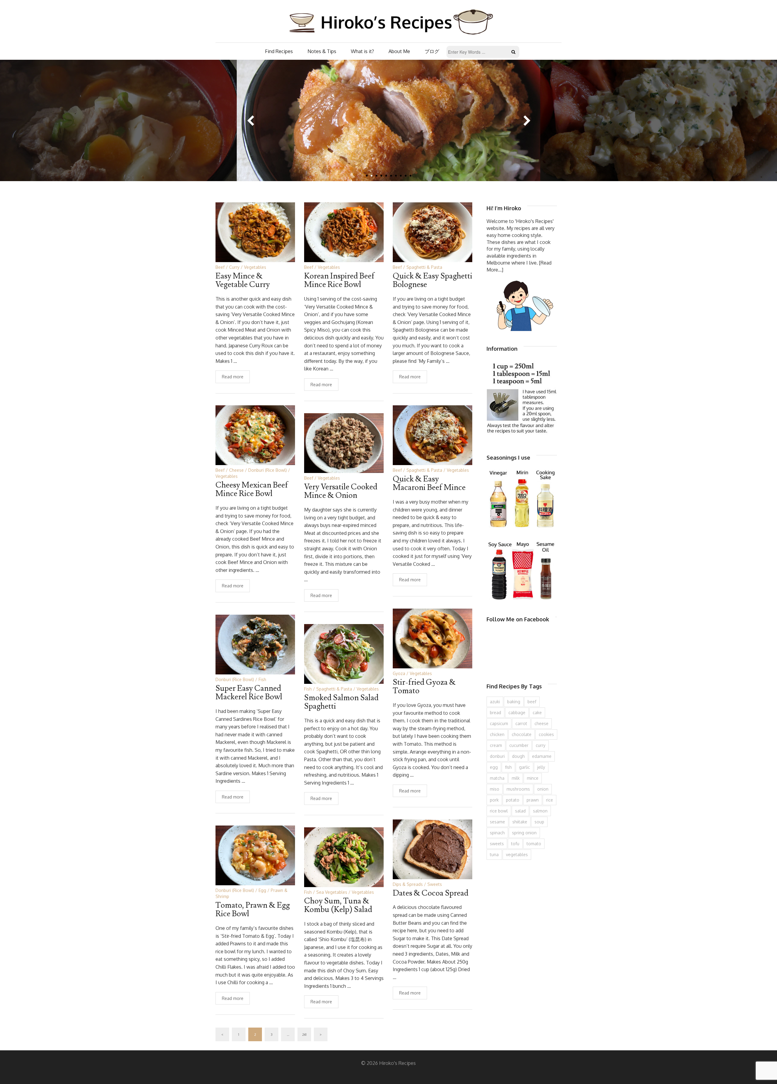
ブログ (432, 51)
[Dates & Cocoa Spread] (432, 848)
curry (540, 745)
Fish (262, 679)
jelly (541, 767)
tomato (534, 843)
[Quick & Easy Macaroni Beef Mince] (432, 434)
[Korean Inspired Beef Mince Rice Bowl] (344, 231)
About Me (399, 51)
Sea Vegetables (331, 892)
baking (513, 701)
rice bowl (499, 810)
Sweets (434, 884)
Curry (234, 267)
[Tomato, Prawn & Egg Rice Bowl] (255, 854)
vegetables (517, 854)
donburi (497, 756)
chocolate (521, 734)
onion (542, 789)
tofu (515, 843)
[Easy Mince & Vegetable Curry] (255, 231)
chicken (497, 734)
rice (549, 799)
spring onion (524, 832)
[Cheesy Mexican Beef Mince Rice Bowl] (255, 434)
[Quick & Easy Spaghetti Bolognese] (432, 231)
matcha (497, 778)
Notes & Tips (321, 51)
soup (539, 821)
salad (520, 810)
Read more (232, 376)
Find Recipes (279, 51)
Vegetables (255, 267)
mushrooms (518, 789)
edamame (541, 756)
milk (516, 778)
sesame (497, 821)
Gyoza (399, 673)
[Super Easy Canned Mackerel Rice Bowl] (255, 644)
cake (537, 712)
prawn (533, 799)
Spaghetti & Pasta (424, 267)
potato (512, 799)
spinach (497, 832)
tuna (494, 854)
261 (304, 1034)
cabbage (516, 712)
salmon (540, 810)
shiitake (519, 821)
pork (494, 799)
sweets (497, 843)
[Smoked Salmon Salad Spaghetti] (344, 653)
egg (494, 767)
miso (494, 789)
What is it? (362, 51)
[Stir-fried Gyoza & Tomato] (432, 637)
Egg (262, 890)
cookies (546, 734)
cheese (541, 723)
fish (508, 767)
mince (532, 778)
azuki (495, 701)
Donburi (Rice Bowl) (267, 470)
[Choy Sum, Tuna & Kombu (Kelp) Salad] (344, 856)
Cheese (236, 470)
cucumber (518, 745)
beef (532, 701)
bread (495, 712)
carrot (521, 723)
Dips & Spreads (408, 884)
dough (518, 756)
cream (496, 745)
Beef (220, 267)
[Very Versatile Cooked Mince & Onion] (344, 442)
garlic (524, 767)
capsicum (499, 723)
